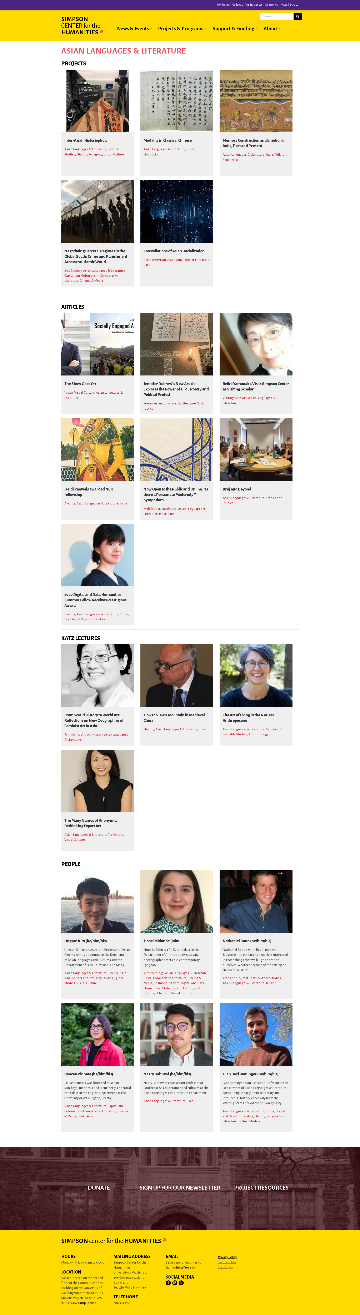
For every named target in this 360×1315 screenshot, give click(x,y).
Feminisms (72, 734)
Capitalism (72, 275)
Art (83, 734)
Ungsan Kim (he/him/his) (85, 941)
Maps (284, 4)
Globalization (171, 988)
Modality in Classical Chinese (168, 140)
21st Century (73, 270)
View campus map (83, 1303)
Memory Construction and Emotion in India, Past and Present (254, 143)
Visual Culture (114, 154)
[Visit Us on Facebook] (168, 1283)
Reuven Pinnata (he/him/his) (88, 1074)
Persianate (166, 513)
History (81, 154)
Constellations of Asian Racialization (174, 251)
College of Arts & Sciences (247, 4)
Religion (280, 154)
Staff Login (225, 1267)
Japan (68, 392)
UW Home (223, 4)
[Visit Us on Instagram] (175, 1283)
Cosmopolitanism (166, 983)
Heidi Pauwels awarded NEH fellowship (88, 492)
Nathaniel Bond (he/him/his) (247, 941)
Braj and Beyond (237, 489)
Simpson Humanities (80, 26)
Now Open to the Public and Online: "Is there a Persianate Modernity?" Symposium (176, 494)
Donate (99, 1188)
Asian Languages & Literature (85, 149)
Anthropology (258, 734)
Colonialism (90, 275)
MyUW (294, 4)
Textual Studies (249, 1121)
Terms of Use (227, 1262)
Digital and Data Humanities (84, 619)
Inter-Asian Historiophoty (86, 140)
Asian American (155, 259)
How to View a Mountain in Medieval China (174, 718)
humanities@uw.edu (180, 1267)
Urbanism (163, 993)
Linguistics (151, 154)
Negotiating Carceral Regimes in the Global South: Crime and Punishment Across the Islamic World (95, 256)
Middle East (152, 508)
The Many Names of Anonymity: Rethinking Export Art (91, 823)
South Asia (230, 159)
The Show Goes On (80, 384)
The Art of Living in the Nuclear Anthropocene (248, 718)
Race (147, 265)
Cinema (69, 614)
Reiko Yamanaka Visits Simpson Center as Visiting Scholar (256, 386)
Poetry (148, 403)
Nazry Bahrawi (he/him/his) (167, 1074)
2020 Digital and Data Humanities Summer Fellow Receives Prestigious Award (95, 600)
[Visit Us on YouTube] (181, 1283)
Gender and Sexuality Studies (92, 978)
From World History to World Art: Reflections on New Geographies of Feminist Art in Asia (94, 720)
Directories (271, 4)
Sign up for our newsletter (180, 1188)
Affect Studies (271, 978)
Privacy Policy (227, 1257)
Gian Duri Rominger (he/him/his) (251, 1074)
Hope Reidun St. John (161, 941)
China (191, 149)
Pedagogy (95, 154)
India (269, 154)
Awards (69, 503)
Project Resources (261, 1188)
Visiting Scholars (235, 398)
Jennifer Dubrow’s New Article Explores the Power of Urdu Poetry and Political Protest (176, 389)
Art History (95, 734)
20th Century (232, 978)
